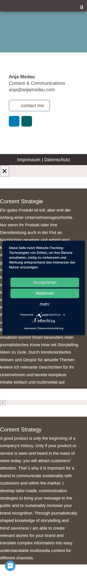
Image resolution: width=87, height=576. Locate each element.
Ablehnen (44, 293)
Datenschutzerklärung (50, 328)
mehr (45, 304)
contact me (32, 105)
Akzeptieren (45, 282)
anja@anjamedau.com (32, 89)
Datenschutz (57, 159)
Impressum (28, 159)
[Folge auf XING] (26, 121)
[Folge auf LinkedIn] (14, 121)
